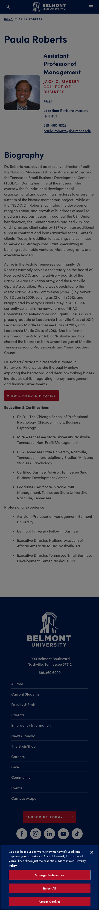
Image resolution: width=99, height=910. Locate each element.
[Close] (92, 852)
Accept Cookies (50, 901)
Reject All (49, 888)
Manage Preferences (49, 875)
